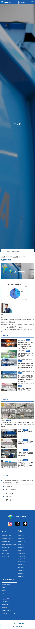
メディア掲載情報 (11, 489)
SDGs (7, 486)
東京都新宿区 (21, 559)
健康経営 (4, 590)
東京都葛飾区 (21, 538)
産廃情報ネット (24, 2)
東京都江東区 (21, 544)
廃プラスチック (5, 556)
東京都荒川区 (21, 550)
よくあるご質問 (5, 599)
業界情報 (8, 493)
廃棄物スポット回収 (6, 535)
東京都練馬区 (21, 570)
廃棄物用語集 (5, 604)
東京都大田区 (21, 562)
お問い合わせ (5, 602)
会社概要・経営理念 (6, 584)
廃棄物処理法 (5, 607)
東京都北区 (21, 576)
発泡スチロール (5, 547)
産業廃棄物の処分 (6, 541)
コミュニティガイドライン (8, 613)
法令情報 (8, 496)
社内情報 (8, 500)
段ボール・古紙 (5, 553)
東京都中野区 (21, 556)
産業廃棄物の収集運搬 (7, 538)
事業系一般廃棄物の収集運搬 (9, 544)
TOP (4, 252)
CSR (3, 593)
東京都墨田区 (21, 547)
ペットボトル (5, 550)
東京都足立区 (21, 535)
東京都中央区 (21, 564)
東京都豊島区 (21, 573)
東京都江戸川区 (22, 541)
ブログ (8, 252)
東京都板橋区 (21, 567)
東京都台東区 (21, 553)
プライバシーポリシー (7, 610)
